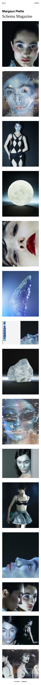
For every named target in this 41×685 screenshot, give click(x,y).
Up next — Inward (20, 681)
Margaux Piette (13, 11)
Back (4, 3)
